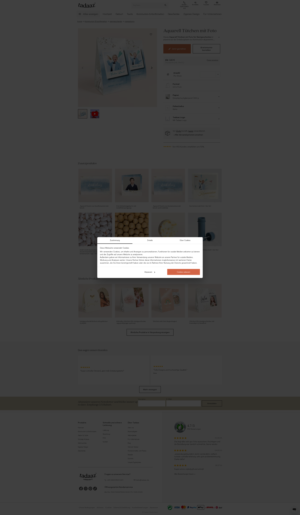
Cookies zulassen (183, 272)
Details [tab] (150, 240)
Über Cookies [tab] (185, 240)
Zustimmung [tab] (115, 240)
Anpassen (148, 272)
